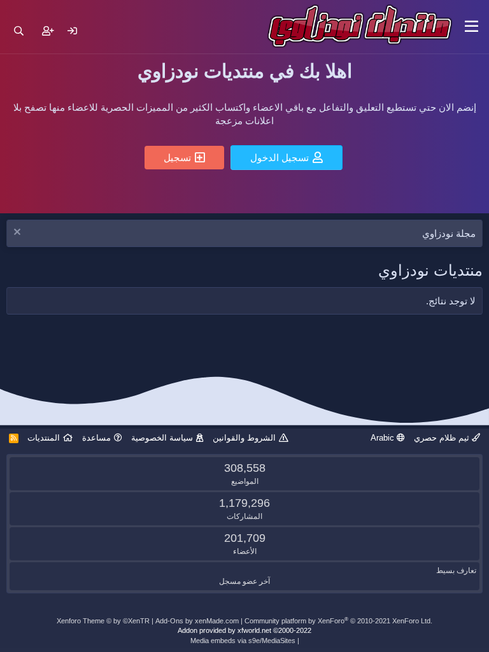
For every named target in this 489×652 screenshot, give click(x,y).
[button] (471, 26)
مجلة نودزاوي (449, 233)
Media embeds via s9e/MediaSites (242, 640)
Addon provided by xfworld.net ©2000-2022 (244, 630)
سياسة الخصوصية (162, 438)
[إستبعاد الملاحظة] (18, 233)
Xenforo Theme (103, 621)
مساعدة (96, 438)
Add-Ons (169, 621)
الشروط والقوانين (244, 438)
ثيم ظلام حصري (443, 438)
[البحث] (18, 30)
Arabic (384, 438)
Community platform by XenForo (338, 621)
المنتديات (43, 438)
